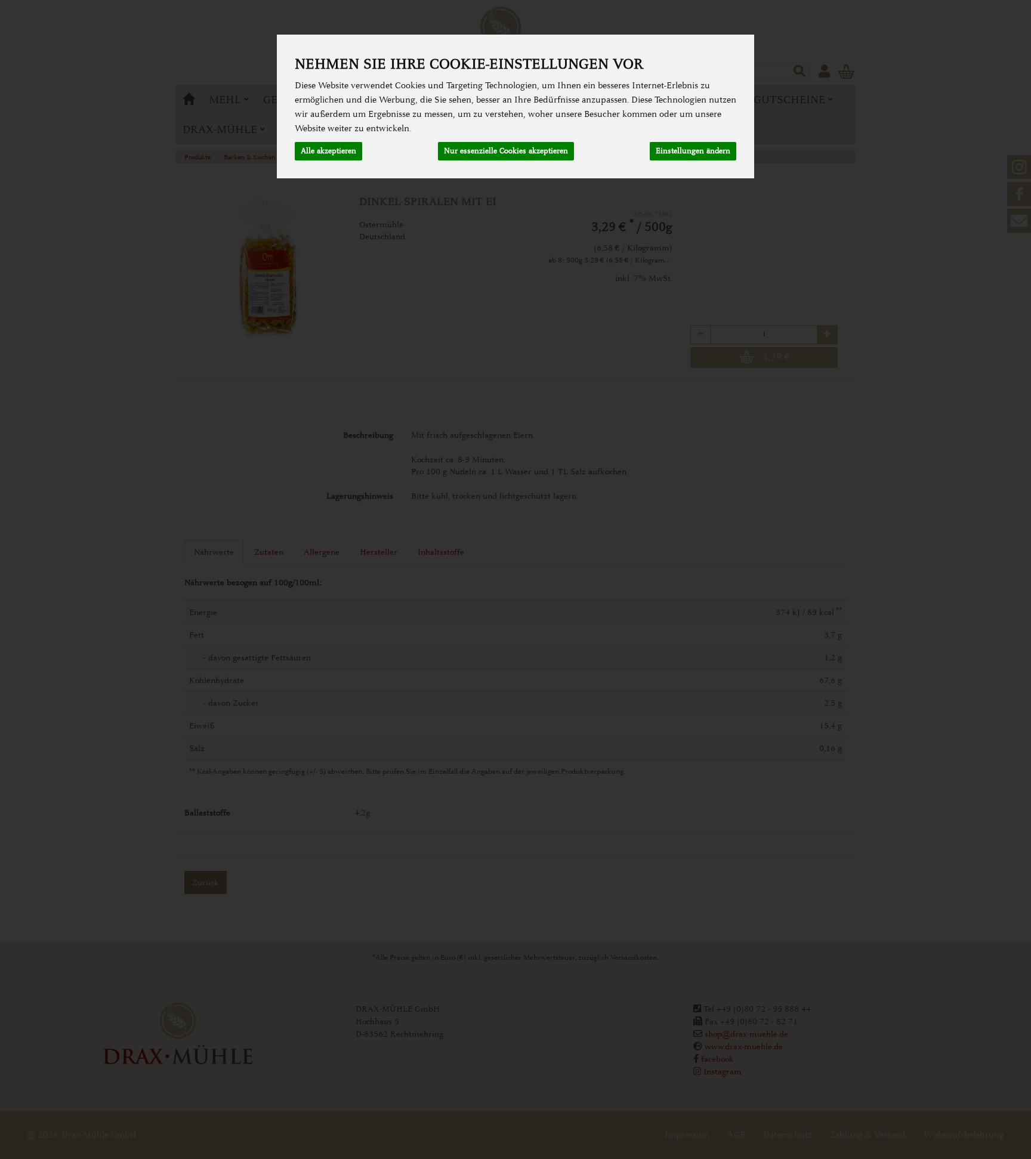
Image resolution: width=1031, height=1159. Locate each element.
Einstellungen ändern (693, 151)
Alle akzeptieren (328, 151)
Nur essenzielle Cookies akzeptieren (506, 151)
